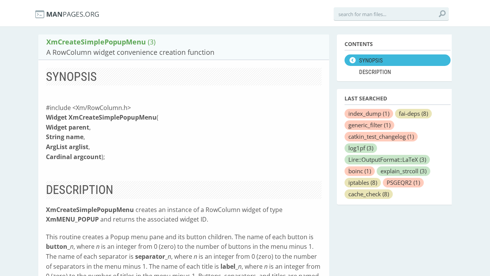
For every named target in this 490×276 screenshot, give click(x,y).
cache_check (368, 194)
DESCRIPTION (375, 72)
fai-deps (413, 113)
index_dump (368, 113)
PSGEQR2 (403, 182)
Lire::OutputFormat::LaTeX (387, 159)
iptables (362, 182)
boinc (359, 171)
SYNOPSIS (371, 60)
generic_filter (369, 125)
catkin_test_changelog (381, 136)
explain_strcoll (403, 171)
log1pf (360, 148)
